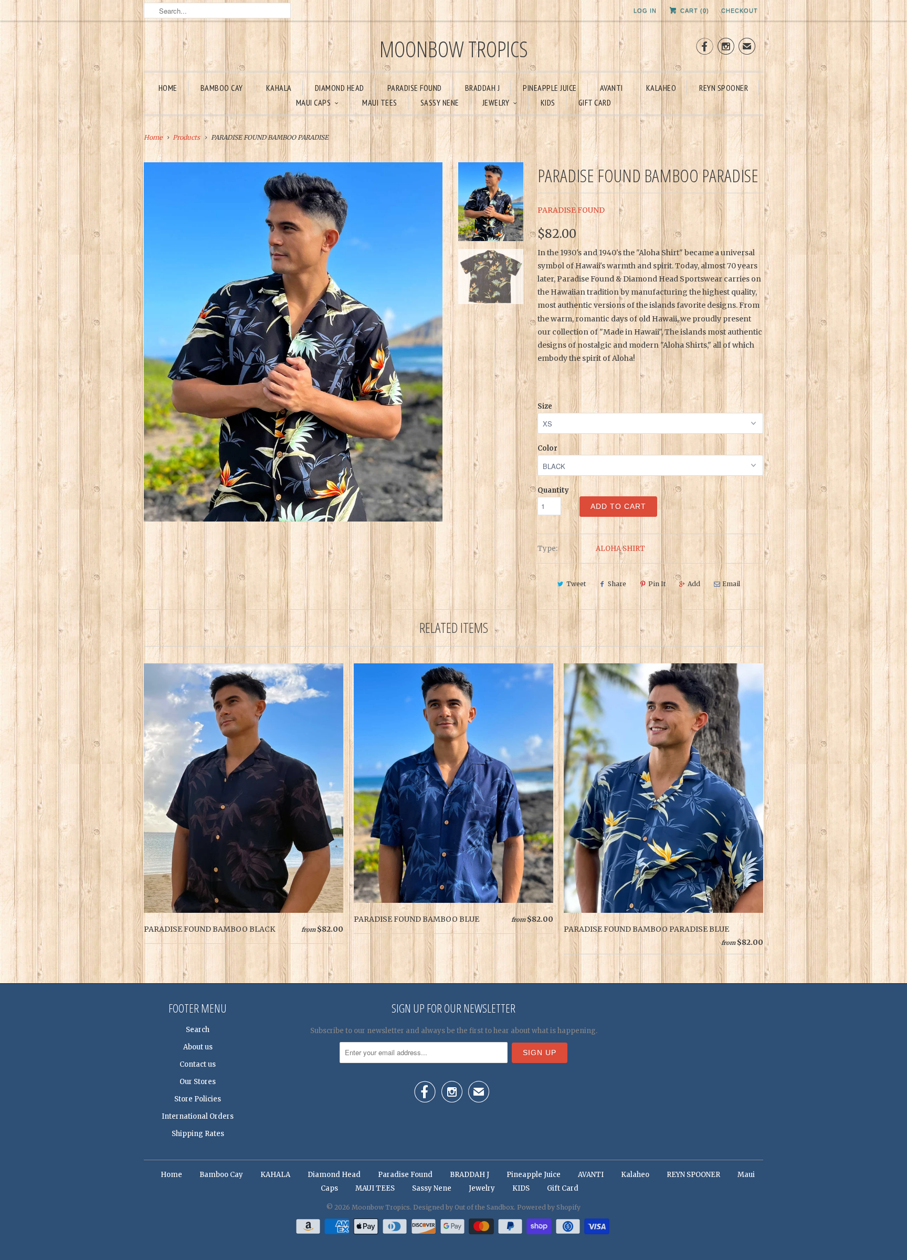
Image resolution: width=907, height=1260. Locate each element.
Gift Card (594, 102)
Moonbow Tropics (453, 48)
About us (198, 1047)
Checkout (739, 10)
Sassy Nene (439, 102)
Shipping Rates (198, 1133)
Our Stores (198, 1081)
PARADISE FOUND (571, 210)
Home (168, 87)
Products (186, 137)
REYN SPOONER (723, 87)
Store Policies (197, 1099)
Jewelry (496, 102)
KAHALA (279, 87)
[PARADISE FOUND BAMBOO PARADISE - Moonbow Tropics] (293, 342)
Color (547, 448)
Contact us (198, 1064)
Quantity (553, 490)
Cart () (693, 10)
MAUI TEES (379, 102)
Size (544, 406)
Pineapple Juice (550, 87)
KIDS (548, 102)
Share (617, 584)
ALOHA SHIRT (620, 548)
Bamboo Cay (222, 87)
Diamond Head (339, 87)
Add (694, 584)
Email (731, 584)
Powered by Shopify (549, 1207)
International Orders (198, 1116)
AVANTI (611, 87)
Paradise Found (414, 87)
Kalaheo (661, 87)
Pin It (657, 584)
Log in (645, 10)
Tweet (576, 584)
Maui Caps (313, 102)
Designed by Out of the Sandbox (463, 1207)
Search (197, 1029)
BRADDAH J (482, 87)
